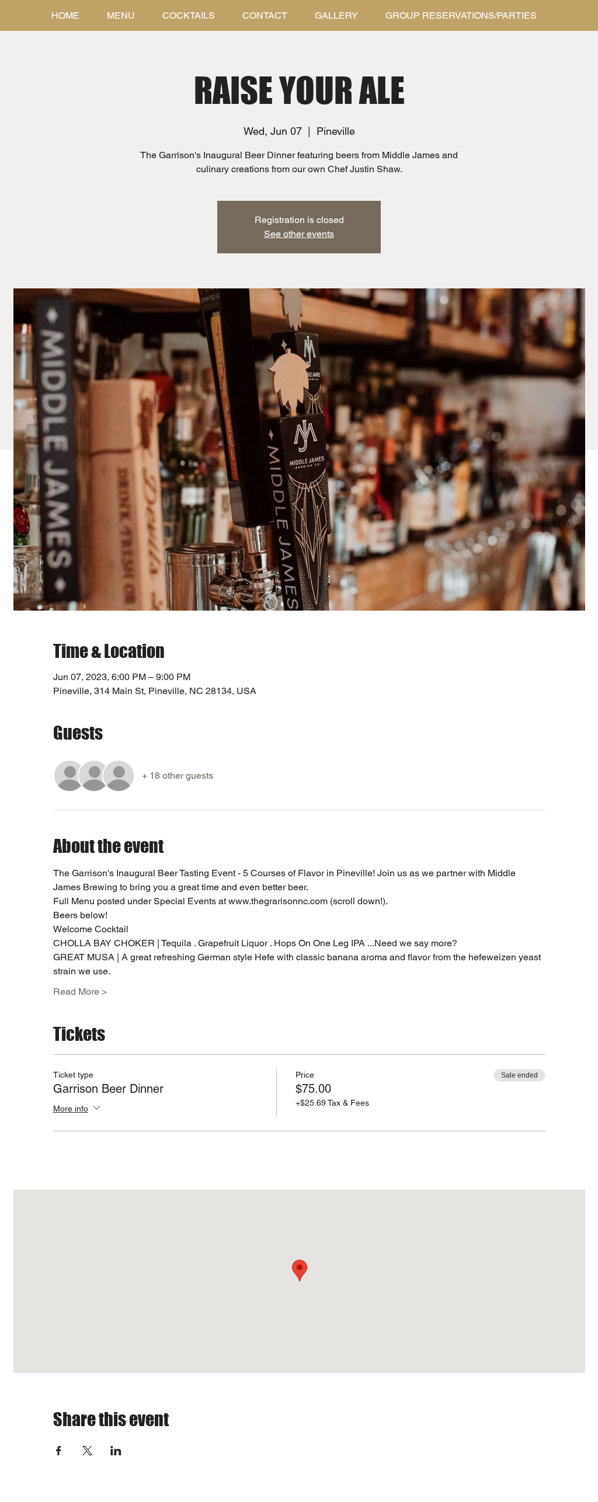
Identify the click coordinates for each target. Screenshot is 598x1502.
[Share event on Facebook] (58, 1450)
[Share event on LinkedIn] (115, 1450)
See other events (299, 233)
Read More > (80, 991)
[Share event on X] (87, 1450)
